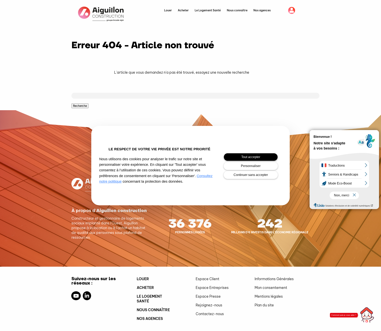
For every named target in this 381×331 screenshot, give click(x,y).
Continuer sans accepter (251, 175)
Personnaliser (251, 166)
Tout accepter (250, 157)
